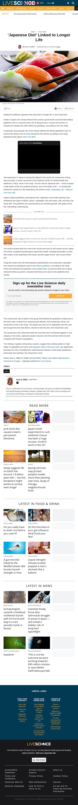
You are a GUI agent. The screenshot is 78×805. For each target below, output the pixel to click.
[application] (39, 157)
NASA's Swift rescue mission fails (54, 14)
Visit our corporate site (46, 753)
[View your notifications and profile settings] (68, 3)
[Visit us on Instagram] (27, 3)
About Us (57, 770)
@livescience (63, 358)
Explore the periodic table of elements (39, 726)
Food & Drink (42, 32)
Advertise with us (14, 782)
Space (61, 8)
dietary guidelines (43, 266)
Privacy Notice (64, 301)
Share (8, 108)
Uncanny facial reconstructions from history (39, 732)
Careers (57, 782)
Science (40, 8)
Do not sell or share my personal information (62, 788)
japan (7, 371)
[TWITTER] (18, 382)
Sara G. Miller (30, 47)
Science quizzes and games (55, 706)
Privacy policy (36, 776)
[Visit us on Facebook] (20, 3)
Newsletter (70, 108)
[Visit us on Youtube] (31, 3)
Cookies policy (60, 776)
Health (31, 8)
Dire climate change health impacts (25, 14)
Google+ (17, 361)
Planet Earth (51, 8)
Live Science (46, 361)
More (69, 8)
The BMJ (31, 137)
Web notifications (38, 782)
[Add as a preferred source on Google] (39, 760)
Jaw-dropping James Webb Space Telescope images (39, 708)
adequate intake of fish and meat (45, 347)
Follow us (59, 108)
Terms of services (30, 301)
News (58, 47)
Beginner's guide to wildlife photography (55, 713)
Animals (10, 8)
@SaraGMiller (35, 358)
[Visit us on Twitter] (24, 3)
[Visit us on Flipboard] (34, 3)
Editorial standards (14, 786)
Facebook (8, 361)
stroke (27, 134)
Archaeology (21, 8)
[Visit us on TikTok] (38, 3)
